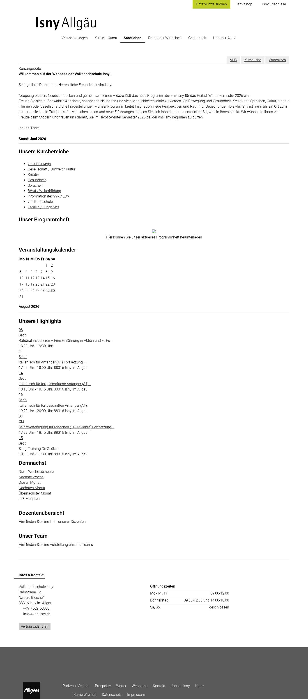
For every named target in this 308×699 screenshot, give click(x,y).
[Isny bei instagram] (68, 693)
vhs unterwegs (39, 164)
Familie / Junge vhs (43, 207)
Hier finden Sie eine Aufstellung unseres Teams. (56, 544)
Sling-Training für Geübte (38, 449)
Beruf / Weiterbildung (44, 191)
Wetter (121, 686)
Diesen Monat (30, 482)
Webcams (139, 686)
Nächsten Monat (32, 488)
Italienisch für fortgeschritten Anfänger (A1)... (54, 405)
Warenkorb (277, 60)
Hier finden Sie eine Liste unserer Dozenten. (53, 522)
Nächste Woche (31, 477)
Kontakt (159, 686)
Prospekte (103, 686)
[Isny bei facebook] (62, 693)
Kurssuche (252, 60)
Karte (199, 686)
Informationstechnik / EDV (48, 196)
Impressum (136, 694)
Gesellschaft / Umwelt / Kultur (51, 169)
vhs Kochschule (40, 202)
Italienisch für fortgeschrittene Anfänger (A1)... (55, 384)
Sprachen (35, 185)
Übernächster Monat (35, 493)
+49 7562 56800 (36, 608)
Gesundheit (37, 180)
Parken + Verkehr (76, 686)
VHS (233, 60)
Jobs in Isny (180, 686)
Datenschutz (112, 694)
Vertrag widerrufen (34, 626)
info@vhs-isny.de (37, 614)
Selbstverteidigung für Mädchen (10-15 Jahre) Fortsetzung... (66, 427)
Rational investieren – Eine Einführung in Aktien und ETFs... (66, 340)
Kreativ (33, 174)
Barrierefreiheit (85, 694)
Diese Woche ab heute (36, 472)
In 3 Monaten (29, 499)
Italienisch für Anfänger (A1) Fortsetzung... (52, 362)
